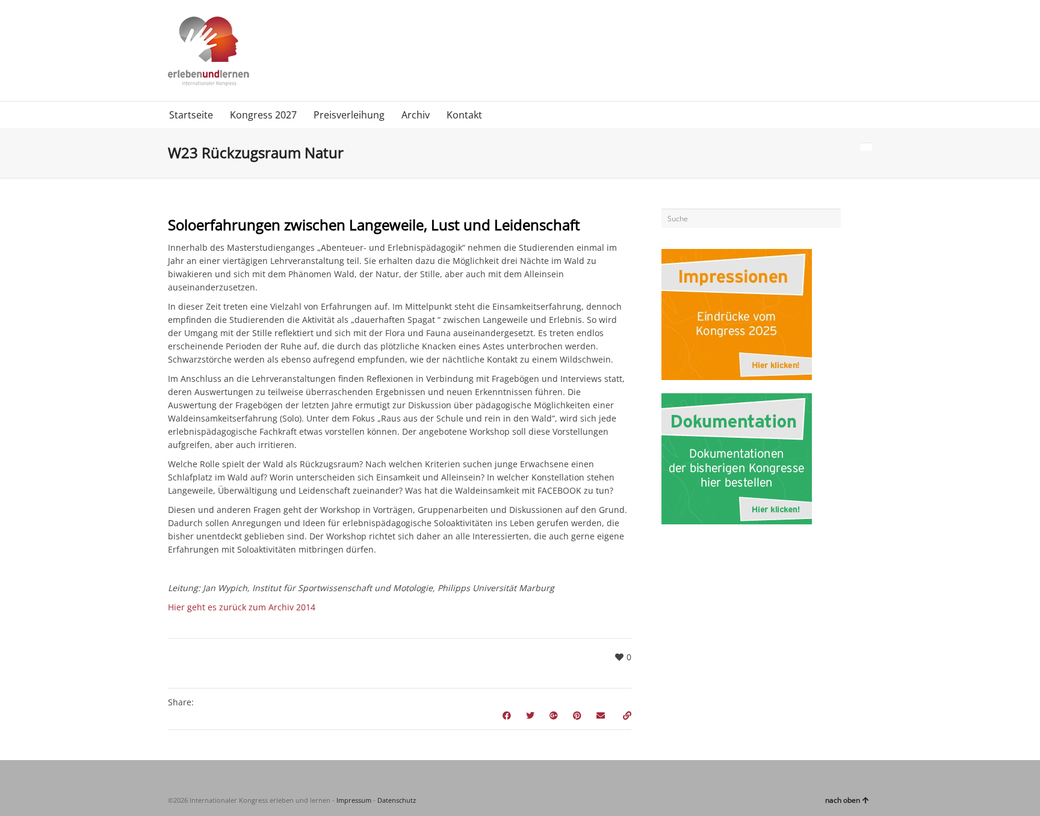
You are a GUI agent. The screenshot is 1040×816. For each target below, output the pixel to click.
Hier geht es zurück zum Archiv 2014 (241, 607)
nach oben (842, 800)
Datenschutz (396, 800)
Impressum (353, 800)
